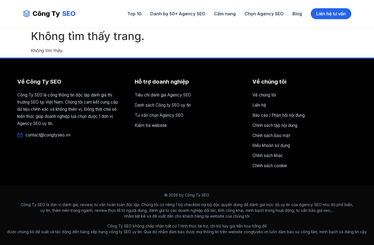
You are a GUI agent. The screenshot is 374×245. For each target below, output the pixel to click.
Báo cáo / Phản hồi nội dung (278, 115)
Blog (297, 13)
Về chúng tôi (264, 95)
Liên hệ (259, 105)
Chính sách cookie (269, 165)
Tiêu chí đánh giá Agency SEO (163, 95)
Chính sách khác (267, 155)
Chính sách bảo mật (271, 135)
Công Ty (54, 14)
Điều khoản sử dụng (271, 145)
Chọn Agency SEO (264, 13)
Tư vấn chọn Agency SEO (159, 115)
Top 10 (134, 13)
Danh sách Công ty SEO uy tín (163, 105)
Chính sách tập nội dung (274, 125)
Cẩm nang (225, 13)
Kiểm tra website (151, 125)
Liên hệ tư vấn (331, 13)
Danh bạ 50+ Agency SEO (177, 13)
